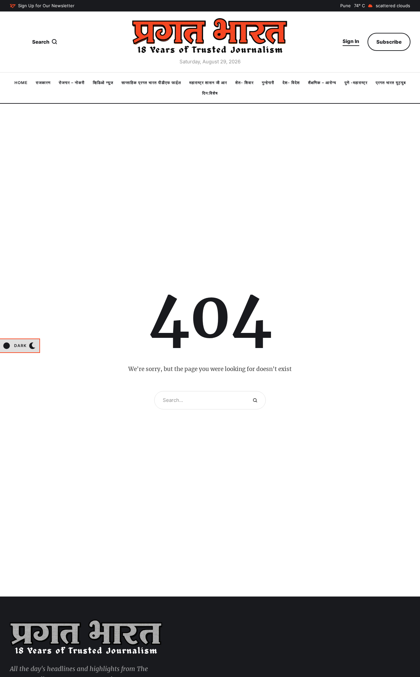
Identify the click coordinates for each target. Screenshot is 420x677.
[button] (42, 6)
